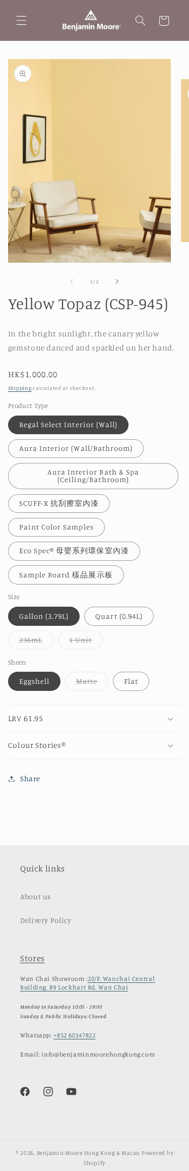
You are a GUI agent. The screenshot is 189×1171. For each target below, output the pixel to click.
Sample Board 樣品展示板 (66, 574)
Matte (92, 683)
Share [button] (30, 778)
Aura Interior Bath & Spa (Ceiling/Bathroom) (93, 475)
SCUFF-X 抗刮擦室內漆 (59, 503)
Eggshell (34, 681)
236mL (36, 642)
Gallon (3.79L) (44, 616)
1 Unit (86, 642)
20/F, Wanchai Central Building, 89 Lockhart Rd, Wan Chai (87, 982)
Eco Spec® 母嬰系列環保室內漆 (74, 550)
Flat (131, 681)
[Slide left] (71, 282)
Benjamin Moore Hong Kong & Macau (89, 1152)
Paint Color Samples (56, 526)
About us (35, 896)
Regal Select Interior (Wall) (68, 424)
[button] (21, 20)
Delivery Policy (45, 920)
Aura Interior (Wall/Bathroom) (76, 448)
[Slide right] (117, 282)
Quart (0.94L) (119, 616)
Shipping (20, 388)
